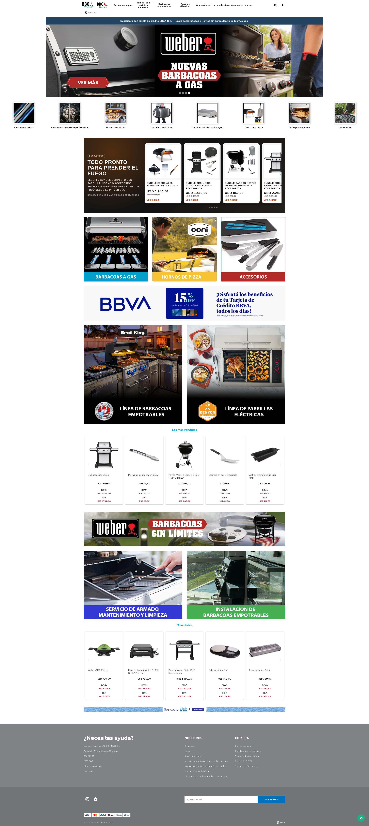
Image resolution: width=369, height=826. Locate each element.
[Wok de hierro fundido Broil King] (265, 455)
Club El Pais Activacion (196, 771)
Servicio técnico (193, 756)
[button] (275, 5)
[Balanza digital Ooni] (225, 650)
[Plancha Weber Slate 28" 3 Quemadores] (184, 650)
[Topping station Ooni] (265, 650)
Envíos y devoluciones (247, 756)
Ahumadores (203, 5)
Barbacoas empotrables (164, 5)
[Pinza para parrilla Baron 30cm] (144, 455)
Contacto (89, 771)
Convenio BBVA (243, 761)
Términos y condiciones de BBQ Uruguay (206, 776)
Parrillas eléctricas (185, 5)
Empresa (189, 746)
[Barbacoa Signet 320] (104, 455)
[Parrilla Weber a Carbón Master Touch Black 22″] (184, 455)
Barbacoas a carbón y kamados (143, 5)
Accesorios (237, 5)
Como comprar (243, 746)
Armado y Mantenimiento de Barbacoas (206, 761)
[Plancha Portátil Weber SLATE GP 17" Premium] (144, 650)
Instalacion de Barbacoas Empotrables (205, 766)
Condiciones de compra (248, 751)
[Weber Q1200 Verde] (104, 650)
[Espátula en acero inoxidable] (225, 455)
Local (187, 751)
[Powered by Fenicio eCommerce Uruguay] (281, 822)
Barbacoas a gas (123, 5)
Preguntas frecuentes (246, 766)
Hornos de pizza (221, 5)
